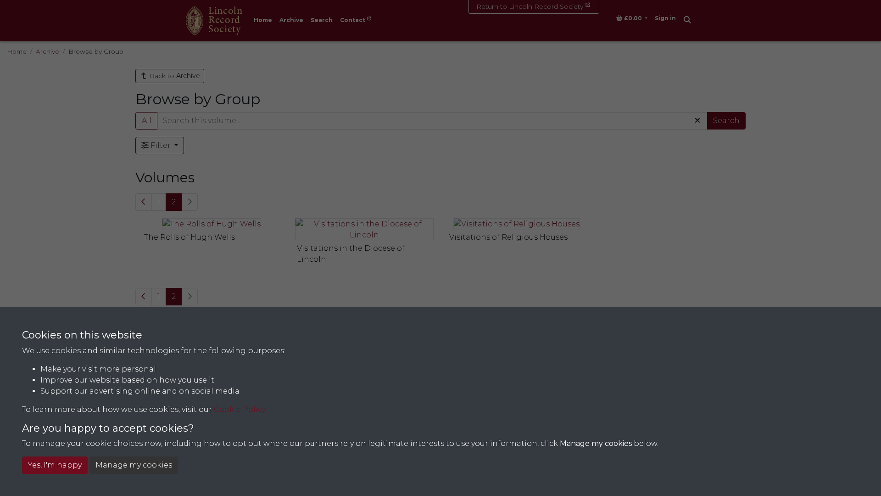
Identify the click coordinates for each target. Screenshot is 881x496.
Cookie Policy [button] (240, 409)
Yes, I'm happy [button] (55, 465)
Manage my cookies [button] (133, 465)
